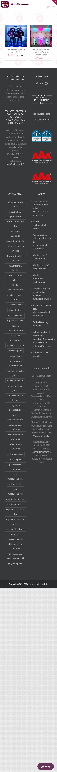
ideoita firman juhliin (15, 277)
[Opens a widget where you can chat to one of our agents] (45, 766)
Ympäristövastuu (41, 119)
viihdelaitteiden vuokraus (15, 546)
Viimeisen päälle (41, 436)
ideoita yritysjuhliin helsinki (15, 297)
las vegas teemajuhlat (15, 338)
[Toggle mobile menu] (54, 7)
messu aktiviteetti (15, 345)
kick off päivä (15, 310)
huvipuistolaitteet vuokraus (15, 258)
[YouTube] (41, 83)
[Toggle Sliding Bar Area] (54, 2)
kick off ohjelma (15, 305)
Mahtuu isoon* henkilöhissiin (40, 257)
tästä (23, 90)
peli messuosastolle (15, 476)
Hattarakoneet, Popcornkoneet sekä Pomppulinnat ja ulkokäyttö (40, 208)
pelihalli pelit (15, 459)
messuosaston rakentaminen (15, 363)
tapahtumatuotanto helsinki (15, 512)
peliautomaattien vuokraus (15, 436)
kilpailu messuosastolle (15, 328)
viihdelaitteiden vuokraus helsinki (15, 556)
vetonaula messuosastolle (15, 536)
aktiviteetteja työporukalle (15, 214)
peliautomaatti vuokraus (15, 446)
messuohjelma (15, 356)
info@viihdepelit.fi (15, 164)
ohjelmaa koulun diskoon (15, 398)
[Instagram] (46, 83)
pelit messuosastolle (15, 491)
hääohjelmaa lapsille (15, 268)
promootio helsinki (15, 504)
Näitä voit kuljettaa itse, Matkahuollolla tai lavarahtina (42, 310)
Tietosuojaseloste (41, 113)
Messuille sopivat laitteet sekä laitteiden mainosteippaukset (42, 293)
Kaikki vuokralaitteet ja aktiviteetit (40, 225)
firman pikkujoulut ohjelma (15, 248)
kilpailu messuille (15, 321)
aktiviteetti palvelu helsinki (15, 224)
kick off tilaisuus (15, 315)
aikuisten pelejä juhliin (15, 204)
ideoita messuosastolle (15, 287)
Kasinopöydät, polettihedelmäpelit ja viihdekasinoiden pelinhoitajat (42, 242)
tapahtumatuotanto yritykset (15, 521)
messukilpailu (15, 351)
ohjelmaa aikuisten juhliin (15, 373)
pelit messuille (15, 484)
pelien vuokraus (15, 454)
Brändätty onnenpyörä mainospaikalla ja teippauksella (41, 52)
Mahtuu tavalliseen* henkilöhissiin (39, 278)
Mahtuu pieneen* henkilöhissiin (41, 267)
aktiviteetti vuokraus (15, 233)
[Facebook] (37, 83)
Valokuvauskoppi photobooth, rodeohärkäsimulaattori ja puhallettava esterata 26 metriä (44, 339)
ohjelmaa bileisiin (15, 381)
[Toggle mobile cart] (48, 7)
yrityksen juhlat (15, 563)
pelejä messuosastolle (15, 417)
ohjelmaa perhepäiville (15, 407)
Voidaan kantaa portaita (40, 354)
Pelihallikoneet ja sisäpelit (41, 324)
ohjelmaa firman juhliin (15, 388)
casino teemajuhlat (15, 241)
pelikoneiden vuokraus (15, 467)
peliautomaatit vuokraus (15, 427)
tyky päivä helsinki (15, 529)
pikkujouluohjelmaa (15, 499)
